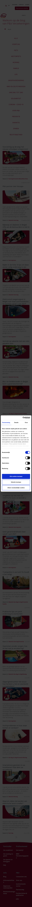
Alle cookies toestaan (16, 476)
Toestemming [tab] (6, 422)
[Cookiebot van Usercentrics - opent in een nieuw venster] (23, 418)
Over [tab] (26, 422)
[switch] (27, 457)
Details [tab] (16, 422)
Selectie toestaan (16, 482)
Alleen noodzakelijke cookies (16, 487)
